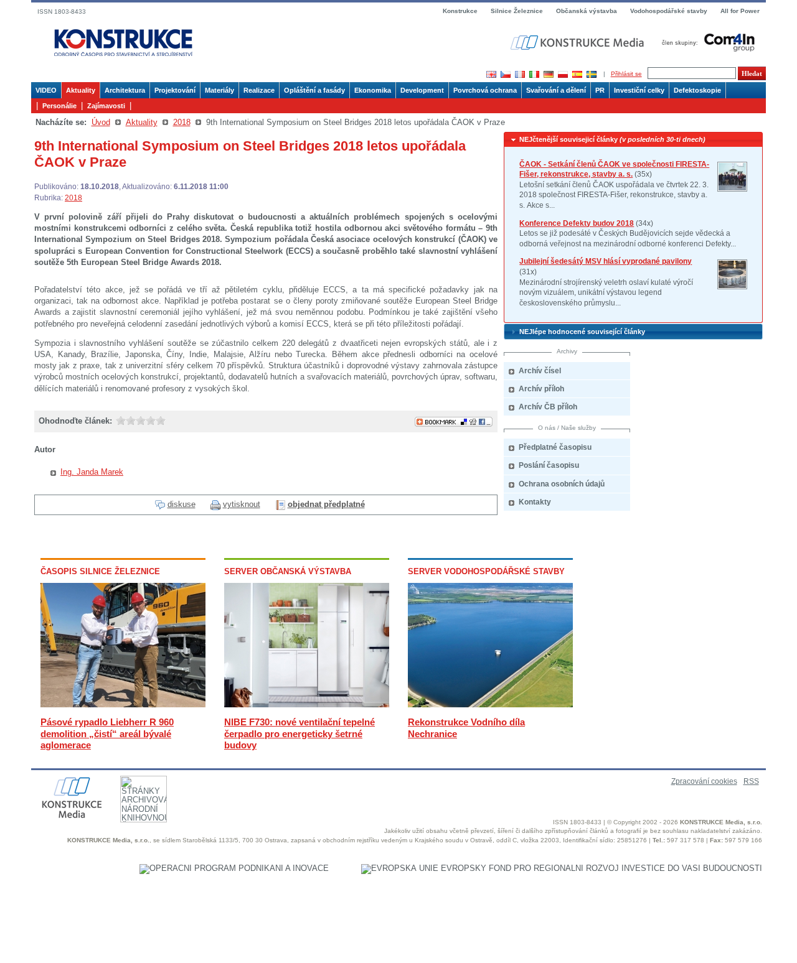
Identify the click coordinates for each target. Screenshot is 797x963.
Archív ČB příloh (548, 406)
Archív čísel (540, 370)
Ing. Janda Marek (91, 472)
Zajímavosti (106, 105)
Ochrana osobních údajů (562, 484)
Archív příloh (541, 388)
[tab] (633, 139)
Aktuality (80, 90)
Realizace (259, 90)
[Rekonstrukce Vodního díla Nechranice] (490, 704)
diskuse (181, 504)
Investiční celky (639, 90)
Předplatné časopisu (555, 447)
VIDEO (46, 90)
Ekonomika (372, 90)
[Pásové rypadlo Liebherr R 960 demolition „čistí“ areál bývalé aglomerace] (122, 704)
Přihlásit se (626, 73)
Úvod (101, 122)
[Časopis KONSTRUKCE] (123, 43)
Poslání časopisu (549, 465)
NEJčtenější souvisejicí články (612, 139)
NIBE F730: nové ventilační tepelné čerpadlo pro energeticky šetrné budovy (299, 733)
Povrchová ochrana (485, 90)
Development (422, 90)
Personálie (59, 105)
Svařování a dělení (556, 90)
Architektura (125, 90)
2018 (182, 122)
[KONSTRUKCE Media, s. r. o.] (578, 42)
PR (600, 90)
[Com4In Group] (705, 42)
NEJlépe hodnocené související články (582, 331)
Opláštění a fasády (314, 90)
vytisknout (241, 504)
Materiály (219, 90)
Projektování (175, 90)
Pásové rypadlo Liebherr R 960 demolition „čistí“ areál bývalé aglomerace (107, 733)
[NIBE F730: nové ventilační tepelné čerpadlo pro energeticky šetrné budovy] (306, 704)
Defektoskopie (697, 90)
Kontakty (535, 502)
